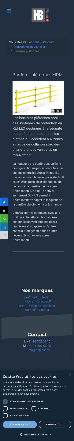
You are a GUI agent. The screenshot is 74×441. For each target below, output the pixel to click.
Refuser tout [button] (55, 424)
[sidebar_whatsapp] (4, 218)
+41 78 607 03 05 (39, 346)
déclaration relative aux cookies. (21, 393)
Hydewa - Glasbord (37, 301)
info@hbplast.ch (39, 350)
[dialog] (37, 406)
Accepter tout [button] (20, 424)
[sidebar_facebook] (4, 202)
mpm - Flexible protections (37, 306)
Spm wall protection (37, 297)
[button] (37, 434)
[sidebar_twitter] (4, 210)
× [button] (69, 374)
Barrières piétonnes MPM (38, 74)
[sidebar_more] (4, 235)
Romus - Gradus (37, 310)
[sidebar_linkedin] (4, 226)
